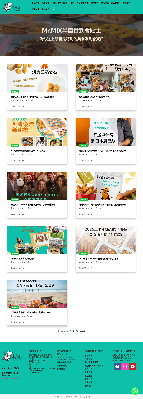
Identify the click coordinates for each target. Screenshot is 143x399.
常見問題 (105, 3)
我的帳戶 (45, 9)
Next (82, 331)
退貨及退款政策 (64, 362)
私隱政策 (61, 369)
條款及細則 (62, 366)
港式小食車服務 (60, 3)
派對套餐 (45, 3)
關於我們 (94, 3)
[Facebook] (117, 366)
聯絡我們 (126, 3)
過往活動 (115, 3)
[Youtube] (132, 366)
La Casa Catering (10, 378)
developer (18, 100)
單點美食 (35, 3)
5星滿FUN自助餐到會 (78, 3)
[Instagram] (124, 366)
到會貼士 (35, 9)
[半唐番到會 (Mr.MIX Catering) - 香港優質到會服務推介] (14, 7)
